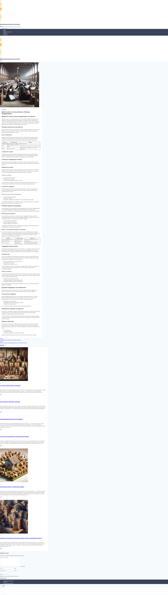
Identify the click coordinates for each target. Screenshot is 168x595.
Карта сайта (5, 582)
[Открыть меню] (1, 61)
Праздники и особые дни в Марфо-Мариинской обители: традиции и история (13, 342)
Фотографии (5, 34)
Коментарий (23, 566)
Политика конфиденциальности (8, 583)
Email (15, 570)
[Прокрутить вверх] (1, 586)
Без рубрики (4, 109)
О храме (4, 30)
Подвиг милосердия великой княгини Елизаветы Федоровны (10, 339)
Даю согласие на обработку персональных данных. (10, 576)
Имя (15, 568)
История (4, 29)
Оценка (1, 574)
